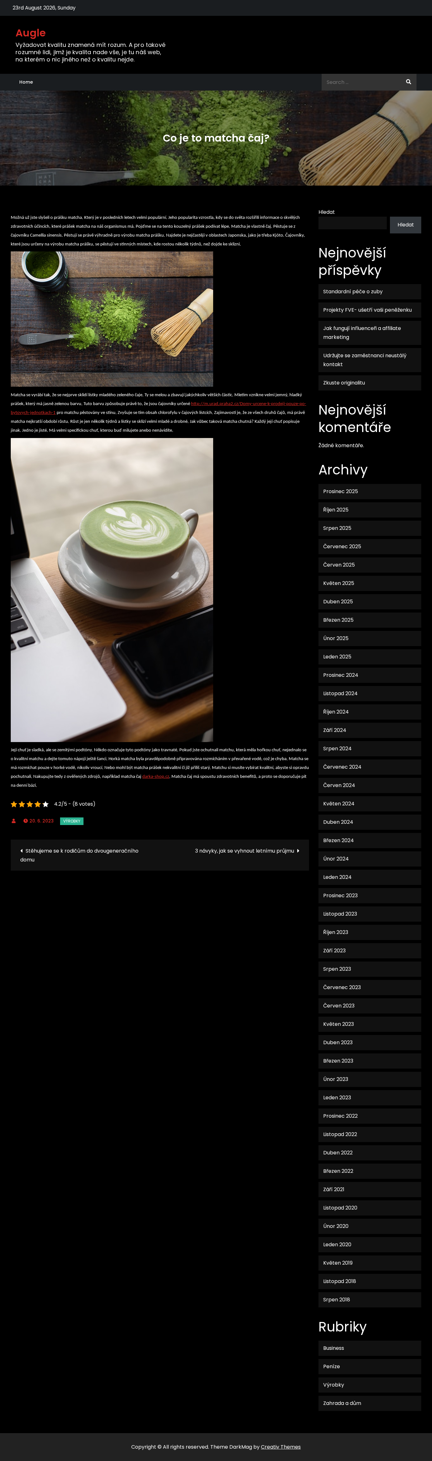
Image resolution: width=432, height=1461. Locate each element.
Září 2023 (334, 950)
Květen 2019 (338, 1263)
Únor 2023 (335, 1079)
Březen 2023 (338, 1060)
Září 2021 (333, 1189)
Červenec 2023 (342, 987)
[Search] (409, 82)
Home (26, 82)
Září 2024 (334, 730)
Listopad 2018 (339, 1281)
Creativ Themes (281, 1447)
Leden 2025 (337, 656)
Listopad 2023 (340, 914)
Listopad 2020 (340, 1207)
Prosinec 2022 (340, 1116)
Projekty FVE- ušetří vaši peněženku (367, 310)
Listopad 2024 (340, 693)
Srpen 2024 (337, 748)
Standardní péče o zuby (353, 291)
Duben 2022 (338, 1152)
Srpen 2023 (337, 969)
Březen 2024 (338, 840)
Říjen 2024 (336, 711)
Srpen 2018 (336, 1299)
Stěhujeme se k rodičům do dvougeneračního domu (79, 855)
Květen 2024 (339, 803)
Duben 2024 (338, 822)
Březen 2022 (338, 1171)
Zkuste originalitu (344, 382)
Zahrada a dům (342, 1403)
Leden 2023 (337, 1097)
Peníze (331, 1366)
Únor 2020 (336, 1226)
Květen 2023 (338, 1024)
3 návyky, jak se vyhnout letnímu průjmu (244, 850)
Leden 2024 (337, 877)
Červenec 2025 (342, 546)
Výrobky (71, 821)
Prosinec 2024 (340, 675)
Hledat (326, 212)
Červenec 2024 (342, 767)
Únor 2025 (336, 638)
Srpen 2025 (337, 528)
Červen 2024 (339, 785)
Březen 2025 (338, 620)
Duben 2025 (338, 601)
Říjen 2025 (336, 509)
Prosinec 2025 (340, 491)
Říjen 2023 (335, 932)
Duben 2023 (338, 1042)
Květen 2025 (338, 583)
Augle (30, 33)
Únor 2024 (336, 858)
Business (333, 1348)
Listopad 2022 (340, 1134)
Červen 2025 (339, 565)
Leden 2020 (337, 1244)
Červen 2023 (339, 1005)
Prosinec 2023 (340, 895)
